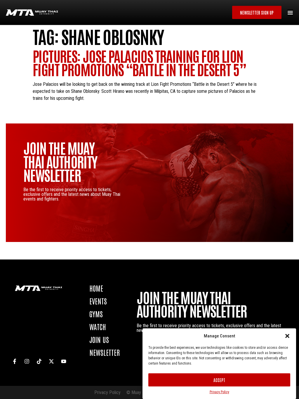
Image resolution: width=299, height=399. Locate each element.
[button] (287, 336)
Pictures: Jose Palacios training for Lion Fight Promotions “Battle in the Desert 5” (139, 62)
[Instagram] (26, 361)
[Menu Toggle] (290, 12)
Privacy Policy (219, 392)
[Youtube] (63, 361)
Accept (219, 380)
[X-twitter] (51, 361)
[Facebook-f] (14, 361)
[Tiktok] (39, 361)
